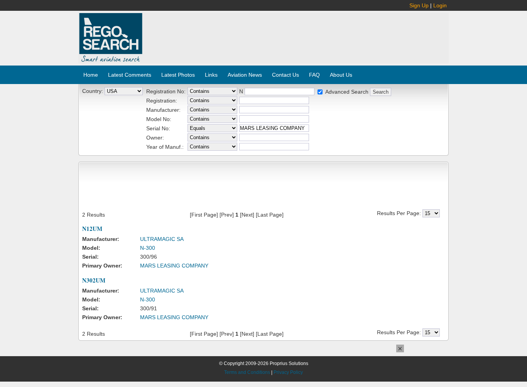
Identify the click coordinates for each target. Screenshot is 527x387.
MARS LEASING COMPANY (174, 265)
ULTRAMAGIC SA (162, 239)
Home (90, 75)
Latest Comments (129, 75)
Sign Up (419, 5)
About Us (341, 75)
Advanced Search (346, 92)
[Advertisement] (295, 34)
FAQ (314, 75)
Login (440, 5)
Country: (92, 91)
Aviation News (245, 75)
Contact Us (285, 75)
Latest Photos (178, 75)
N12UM (92, 228)
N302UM (93, 280)
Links (211, 75)
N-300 (147, 248)
